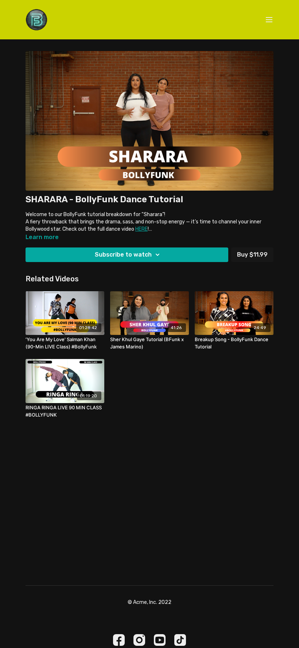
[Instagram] (139, 640)
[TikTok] (180, 640)
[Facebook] (119, 640)
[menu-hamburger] (269, 19)
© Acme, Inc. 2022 (149, 602)
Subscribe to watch (123, 254)
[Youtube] (160, 640)
